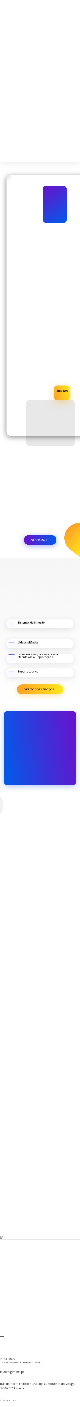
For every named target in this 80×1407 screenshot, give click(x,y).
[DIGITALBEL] (30, 8)
